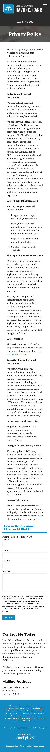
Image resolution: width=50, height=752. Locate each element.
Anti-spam (39, 746)
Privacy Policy (26, 746)
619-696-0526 (26, 22)
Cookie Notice (18, 354)
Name (5, 539)
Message (7, 571)
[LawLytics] (25, 737)
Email (6, 561)
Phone (6, 550)
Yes (7, 612)
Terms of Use (12, 746)
